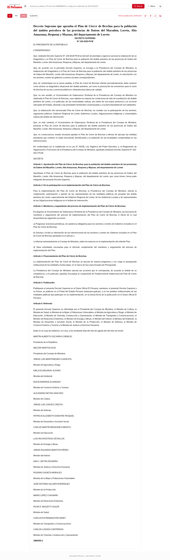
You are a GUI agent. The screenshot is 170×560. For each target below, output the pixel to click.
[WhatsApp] (155, 16)
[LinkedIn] (160, 16)
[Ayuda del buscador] (25, 6)
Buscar (139, 6)
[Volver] (9, 16)
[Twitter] (145, 16)
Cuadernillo (33, 16)
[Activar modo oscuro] (160, 6)
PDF (16, 16)
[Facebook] (150, 16)
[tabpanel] (85, 284)
